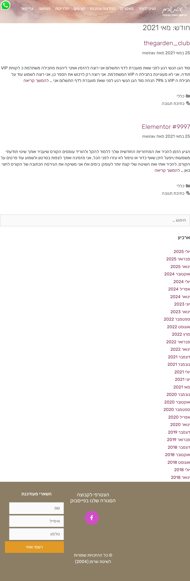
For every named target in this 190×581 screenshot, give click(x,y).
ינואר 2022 (180, 349)
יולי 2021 (182, 371)
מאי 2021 (181, 387)
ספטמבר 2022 (177, 319)
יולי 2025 (182, 251)
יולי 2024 (181, 281)
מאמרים (127, 8)
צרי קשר (27, 8)
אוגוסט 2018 (178, 462)
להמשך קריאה (36, 80)
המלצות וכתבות (102, 8)
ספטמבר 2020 (177, 409)
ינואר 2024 (180, 296)
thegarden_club (167, 43)
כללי (180, 96)
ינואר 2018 (180, 477)
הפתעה (44, 8)
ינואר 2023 (180, 311)
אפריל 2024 (179, 289)
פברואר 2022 (178, 341)
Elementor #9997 (166, 126)
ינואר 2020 (180, 424)
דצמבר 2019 (179, 432)
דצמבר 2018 (179, 447)
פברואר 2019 (178, 439)
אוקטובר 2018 (177, 454)
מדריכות (62, 8)
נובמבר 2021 (178, 364)
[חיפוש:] (95, 220)
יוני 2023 (182, 304)
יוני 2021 (182, 379)
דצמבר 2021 (179, 356)
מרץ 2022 (181, 334)
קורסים (79, 8)
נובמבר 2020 (178, 394)
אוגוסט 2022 (178, 326)
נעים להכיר (147, 8)
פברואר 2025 (178, 258)
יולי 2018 (182, 469)
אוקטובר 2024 (177, 273)
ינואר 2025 (180, 266)
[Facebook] (92, 518)
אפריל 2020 (179, 417)
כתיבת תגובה (173, 103)
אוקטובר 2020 (177, 402)
